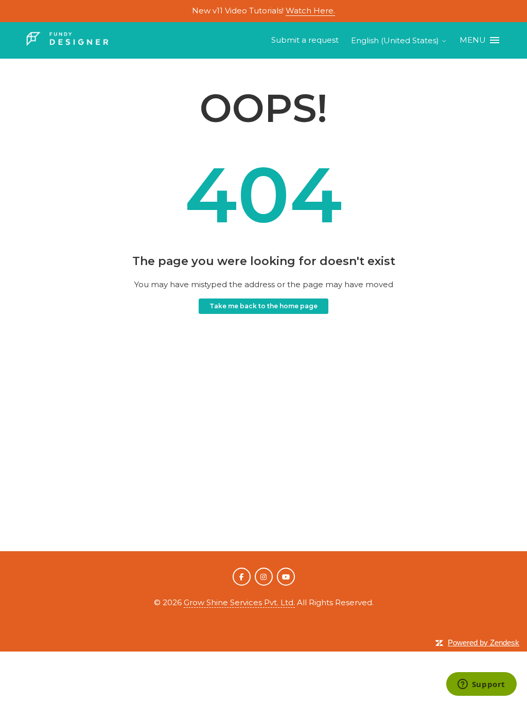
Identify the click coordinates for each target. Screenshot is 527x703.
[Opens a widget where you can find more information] (481, 685)
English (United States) (396, 40)
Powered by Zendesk (483, 642)
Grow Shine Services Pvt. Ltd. (239, 602)
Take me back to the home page (263, 306)
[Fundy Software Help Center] (67, 40)
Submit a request (305, 40)
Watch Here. (310, 10)
